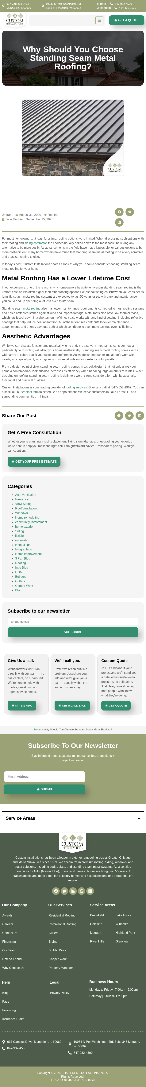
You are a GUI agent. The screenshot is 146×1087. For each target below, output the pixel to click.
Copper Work (24, 585)
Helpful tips (22, 544)
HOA (18, 572)
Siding (19, 531)
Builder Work (57, 950)
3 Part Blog (22, 558)
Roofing (20, 563)
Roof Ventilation (26, 508)
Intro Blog (21, 567)
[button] (119, 212)
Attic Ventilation (25, 494)
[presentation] (56, 891)
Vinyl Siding (23, 503)
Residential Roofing (62, 915)
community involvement (31, 522)
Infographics (23, 549)
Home (37, 729)
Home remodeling (27, 517)
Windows (21, 513)
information (22, 540)
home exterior (24, 526)
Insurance (22, 499)
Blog (18, 590)
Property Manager (61, 967)
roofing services (76, 387)
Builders (20, 576)
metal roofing (31, 308)
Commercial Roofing (62, 924)
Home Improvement (28, 554)
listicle (19, 535)
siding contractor (36, 243)
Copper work (58, 959)
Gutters (20, 581)
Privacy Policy (59, 992)
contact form (30, 392)
